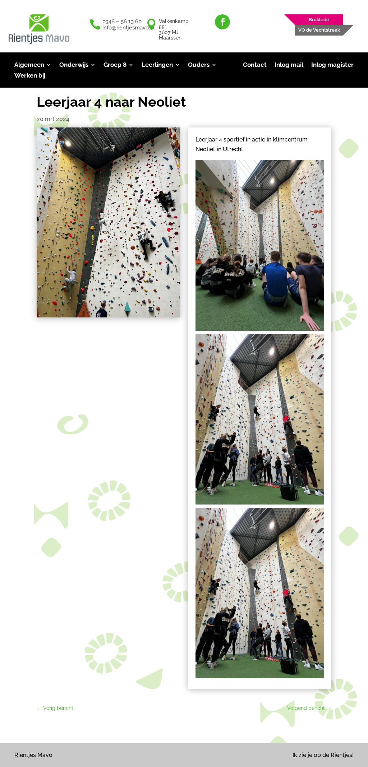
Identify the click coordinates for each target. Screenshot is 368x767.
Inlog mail (289, 65)
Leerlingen (157, 65)
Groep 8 (115, 65)
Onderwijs (73, 65)
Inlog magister (332, 65)
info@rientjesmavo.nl (128, 27)
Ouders (199, 65)
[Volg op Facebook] (222, 21)
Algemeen (29, 65)
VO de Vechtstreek (319, 30)
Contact (255, 65)
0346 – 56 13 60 (122, 21)
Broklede (319, 19)
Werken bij (29, 76)
